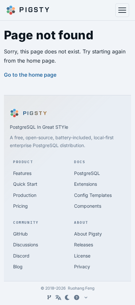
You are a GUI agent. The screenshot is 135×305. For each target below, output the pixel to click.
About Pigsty (88, 234)
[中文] (58, 297)
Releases (83, 244)
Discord (21, 255)
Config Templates (93, 195)
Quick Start (25, 184)
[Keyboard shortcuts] (77, 297)
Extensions (85, 184)
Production (24, 195)
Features (22, 173)
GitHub (20, 234)
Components (87, 206)
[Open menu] (122, 10)
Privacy (82, 266)
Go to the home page (30, 74)
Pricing (20, 206)
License (82, 255)
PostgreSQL (87, 173)
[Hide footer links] (86, 297)
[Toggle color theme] (67, 297)
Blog (18, 266)
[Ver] (49, 297)
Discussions (25, 244)
